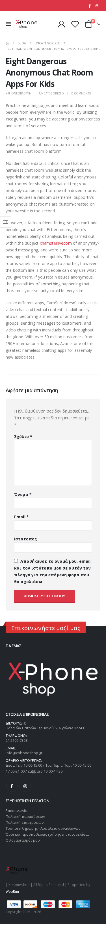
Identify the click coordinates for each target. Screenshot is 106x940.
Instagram (25, 786)
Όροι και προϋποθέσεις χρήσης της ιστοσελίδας (47, 834)
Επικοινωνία (16, 810)
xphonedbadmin (18, 93)
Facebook (12, 786)
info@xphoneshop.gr (24, 752)
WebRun (12, 891)
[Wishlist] (75, 24)
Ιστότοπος (25, 539)
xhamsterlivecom (56, 243)
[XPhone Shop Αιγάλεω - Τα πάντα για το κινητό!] (26, 24)
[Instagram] (97, 5)
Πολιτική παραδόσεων (25, 816)
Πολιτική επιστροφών (25, 822)
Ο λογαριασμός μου (23, 840)
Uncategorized (51, 93)
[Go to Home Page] (8, 43)
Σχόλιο (23, 436)
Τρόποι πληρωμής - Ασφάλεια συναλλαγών (43, 828)
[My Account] (61, 24)
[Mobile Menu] (10, 24)
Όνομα (23, 494)
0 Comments (81, 93)
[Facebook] (89, 5)
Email (21, 516)
